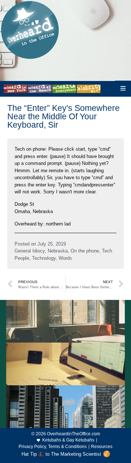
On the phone (85, 251)
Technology (44, 258)
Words (65, 258)
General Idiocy (30, 251)
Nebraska (58, 251)
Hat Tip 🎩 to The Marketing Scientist (61, 454)
